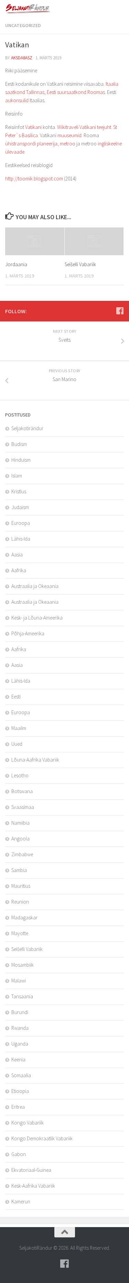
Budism (19, 444)
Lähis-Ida (20, 538)
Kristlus (18, 491)
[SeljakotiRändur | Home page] (36, 8)
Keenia (18, 1059)
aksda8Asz (21, 58)
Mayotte (19, 933)
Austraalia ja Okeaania (34, 586)
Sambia (19, 870)
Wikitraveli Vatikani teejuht (84, 127)
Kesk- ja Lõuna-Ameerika (37, 617)
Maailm (18, 728)
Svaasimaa (22, 807)
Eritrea (18, 1107)
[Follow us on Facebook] (120, 311)
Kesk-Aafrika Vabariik (33, 1185)
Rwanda (20, 1028)
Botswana (22, 791)
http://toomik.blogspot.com (34, 178)
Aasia (17, 554)
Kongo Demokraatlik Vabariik (42, 1138)
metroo (67, 143)
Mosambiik (22, 965)
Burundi (19, 1012)
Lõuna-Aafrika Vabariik (35, 759)
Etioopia (20, 1091)
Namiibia (20, 823)
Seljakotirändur (27, 428)
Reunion (20, 901)
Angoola (20, 838)
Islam (16, 475)
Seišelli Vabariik (80, 264)
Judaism (20, 507)
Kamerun (20, 1201)
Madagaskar (24, 917)
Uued (16, 744)
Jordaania (16, 264)
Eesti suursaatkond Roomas (76, 92)
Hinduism (21, 460)
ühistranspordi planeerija (31, 143)
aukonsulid (17, 100)
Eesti (16, 696)
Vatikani (33, 127)
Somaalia (21, 1075)
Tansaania (22, 996)
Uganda (19, 1043)
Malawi (18, 980)
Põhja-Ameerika (27, 633)
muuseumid (69, 135)
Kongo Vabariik (27, 1122)
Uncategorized (23, 25)
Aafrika (18, 570)
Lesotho (20, 775)
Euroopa (20, 523)
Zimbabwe (22, 854)
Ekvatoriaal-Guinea (31, 1170)
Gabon (18, 1154)
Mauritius (20, 886)
